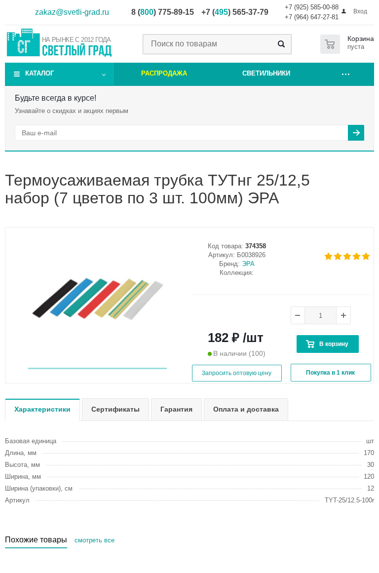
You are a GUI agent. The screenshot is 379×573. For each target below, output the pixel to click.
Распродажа (164, 73)
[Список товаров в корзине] (349, 44)
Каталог (39, 73)
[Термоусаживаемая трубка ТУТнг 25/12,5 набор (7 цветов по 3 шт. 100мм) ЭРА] (97, 299)
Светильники (266, 73)
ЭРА (248, 263)
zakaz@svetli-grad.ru (72, 12)
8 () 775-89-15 (162, 12)
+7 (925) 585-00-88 (312, 7)
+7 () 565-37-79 (234, 12)
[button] (97, 368)
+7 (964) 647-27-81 (312, 17)
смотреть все (94, 540)
